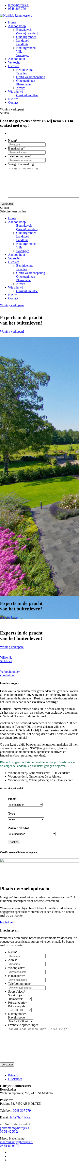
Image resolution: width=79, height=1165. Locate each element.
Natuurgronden (26, 48)
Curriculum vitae (27, 95)
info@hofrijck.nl (18, 5)
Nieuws (13, 99)
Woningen (22, 55)
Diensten (13, 66)
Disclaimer (15, 1079)
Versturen (7, 203)
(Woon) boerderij (27, 33)
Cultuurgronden (26, 37)
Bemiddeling (24, 69)
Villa (19, 51)
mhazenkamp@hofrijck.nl (16, 1142)
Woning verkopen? (12, 305)
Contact (13, 102)
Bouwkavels (24, 29)
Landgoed (22, 40)
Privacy (13, 1075)
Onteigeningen (25, 80)
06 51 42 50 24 (9, 1131)
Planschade (23, 84)
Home (12, 22)
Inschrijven (7, 922)
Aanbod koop (17, 26)
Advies (20, 88)
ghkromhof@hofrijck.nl (15, 1128)
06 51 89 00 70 (9, 1145)
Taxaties (21, 73)
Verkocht (14, 62)
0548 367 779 (17, 8)
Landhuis (22, 44)
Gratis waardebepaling (30, 77)
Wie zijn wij (15, 91)
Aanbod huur (16, 58)
